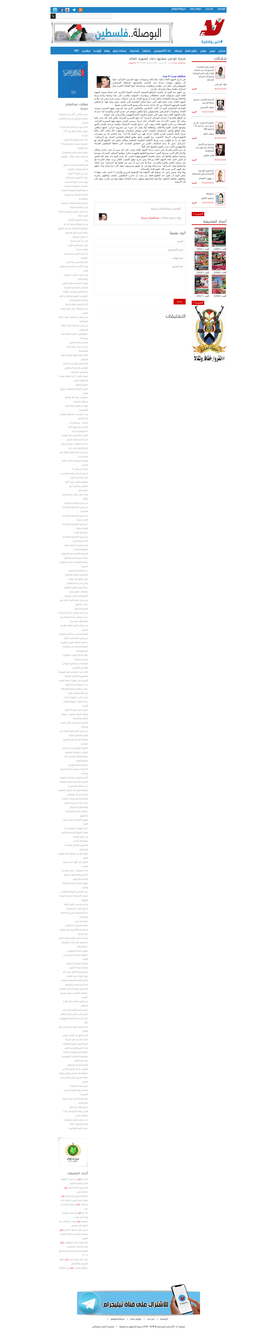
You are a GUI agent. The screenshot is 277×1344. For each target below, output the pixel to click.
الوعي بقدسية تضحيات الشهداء (73, 782)
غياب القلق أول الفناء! (78, 579)
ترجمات (178, 50)
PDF (76, 50)
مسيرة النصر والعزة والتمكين (75, 1010)
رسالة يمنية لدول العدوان (76, 233)
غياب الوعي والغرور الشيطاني (74, 892)
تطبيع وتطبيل (81, 385)
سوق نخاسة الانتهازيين (77, 951)
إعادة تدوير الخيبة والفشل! (76, 558)
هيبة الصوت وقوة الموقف (75, 1044)
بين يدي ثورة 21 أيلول (78, 173)
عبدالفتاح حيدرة (179, 63)
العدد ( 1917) (203, 296)
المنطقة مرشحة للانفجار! (76, 575)
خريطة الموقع (179, 9)
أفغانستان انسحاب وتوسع (76, 596)
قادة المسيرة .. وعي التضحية (75, 870)
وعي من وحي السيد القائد (76, 904)
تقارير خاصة (191, 50)
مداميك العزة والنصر (79, 300)
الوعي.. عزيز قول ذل (78, 423)
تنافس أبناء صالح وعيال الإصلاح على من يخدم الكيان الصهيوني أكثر (73, 1018)
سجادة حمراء (119, 50)
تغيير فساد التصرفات (79, 1086)
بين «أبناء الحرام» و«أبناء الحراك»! (73, 613)
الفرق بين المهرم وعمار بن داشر (73, 296)
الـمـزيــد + (198, 214)
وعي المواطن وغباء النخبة (76, 224)
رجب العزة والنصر (80, 837)
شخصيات (134, 50)
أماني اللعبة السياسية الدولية (74, 980)
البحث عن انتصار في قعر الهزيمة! (73, 672)
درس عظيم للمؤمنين (78, 1128)
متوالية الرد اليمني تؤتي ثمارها (73, 1073)
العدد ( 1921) (203, 249)
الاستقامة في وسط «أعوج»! (75, 799)
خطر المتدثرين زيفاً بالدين (77, 262)
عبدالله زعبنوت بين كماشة (73, 1268)
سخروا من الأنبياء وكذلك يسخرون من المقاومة (205, 147)
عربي (212, 50)
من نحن (209, 9)
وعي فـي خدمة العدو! (77, 583)
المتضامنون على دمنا (78, 448)
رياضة (107, 50)
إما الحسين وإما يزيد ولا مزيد (75, 364)
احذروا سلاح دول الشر (78, 1107)
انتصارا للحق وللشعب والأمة (75, 1052)
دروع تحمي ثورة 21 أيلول (76, 710)
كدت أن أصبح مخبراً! (79, 241)
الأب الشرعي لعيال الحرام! (76, 304)
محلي (222, 50)
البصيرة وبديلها (81, 609)
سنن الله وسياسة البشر (78, 693)
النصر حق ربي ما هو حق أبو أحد (73, 127)
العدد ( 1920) (220, 249)
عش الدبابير (83, 934)
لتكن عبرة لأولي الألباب (77, 245)
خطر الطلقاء (82, 148)
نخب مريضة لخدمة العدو (76, 685)
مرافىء (86, 50)
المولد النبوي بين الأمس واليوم (73, 634)
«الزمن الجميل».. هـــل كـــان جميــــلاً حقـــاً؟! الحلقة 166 (203, 126)
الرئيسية (221, 9)
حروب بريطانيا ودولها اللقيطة (74, 689)
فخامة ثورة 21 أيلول (78, 968)
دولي (203, 50)
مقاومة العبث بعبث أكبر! (76, 482)
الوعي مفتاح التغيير (78, 342)
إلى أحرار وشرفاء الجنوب (77, 440)
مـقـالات (220, 58)
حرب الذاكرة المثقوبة (78, 571)
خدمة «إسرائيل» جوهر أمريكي (74, 444)
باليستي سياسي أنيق (78, 486)
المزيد (194, 89)
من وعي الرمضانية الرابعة (76, 503)
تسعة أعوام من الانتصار (77, 963)
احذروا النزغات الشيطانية (77, 909)
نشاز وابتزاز (83, 490)
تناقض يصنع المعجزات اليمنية (74, 203)
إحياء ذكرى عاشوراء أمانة (76, 697)
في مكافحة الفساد (79, 207)
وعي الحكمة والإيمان (78, 765)
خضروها (210, 193)
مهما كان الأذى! (80, 841)
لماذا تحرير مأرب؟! (80, 469)
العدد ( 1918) (220, 272)
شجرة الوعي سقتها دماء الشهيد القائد (157, 58)
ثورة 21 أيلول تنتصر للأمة (77, 178)
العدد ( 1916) (220, 296)
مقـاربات (146, 50)
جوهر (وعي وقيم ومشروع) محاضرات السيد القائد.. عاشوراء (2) (74, 156)
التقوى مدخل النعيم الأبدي (75, 1069)
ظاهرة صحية (82, 249)
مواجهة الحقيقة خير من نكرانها (73, 228)
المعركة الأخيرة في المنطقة (74, 554)
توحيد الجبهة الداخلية (78, 220)
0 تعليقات (132, 63)
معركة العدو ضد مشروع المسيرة (73, 790)
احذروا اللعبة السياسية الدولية (74, 190)
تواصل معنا (195, 9)
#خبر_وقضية (212, 42)
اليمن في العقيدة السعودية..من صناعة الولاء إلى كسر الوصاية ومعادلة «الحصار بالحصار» (203, 73)
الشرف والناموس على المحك (75, 435)
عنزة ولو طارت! (81, 532)
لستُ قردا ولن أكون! (79, 478)
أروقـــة (97, 50)
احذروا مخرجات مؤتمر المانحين (74, 473)
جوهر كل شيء (81, 921)
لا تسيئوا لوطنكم (80, 237)
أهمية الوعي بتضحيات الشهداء (73, 778)
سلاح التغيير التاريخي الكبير (76, 1048)
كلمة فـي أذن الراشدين (77, 795)
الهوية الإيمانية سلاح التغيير (75, 283)
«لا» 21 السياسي (162, 50)
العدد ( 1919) (203, 272)
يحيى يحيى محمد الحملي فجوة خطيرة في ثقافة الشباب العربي (73, 1234)
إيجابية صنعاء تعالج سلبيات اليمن (73, 938)
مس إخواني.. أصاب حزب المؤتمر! (73, 114)
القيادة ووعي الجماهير (77, 1065)
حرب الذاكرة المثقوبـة (78, 786)
